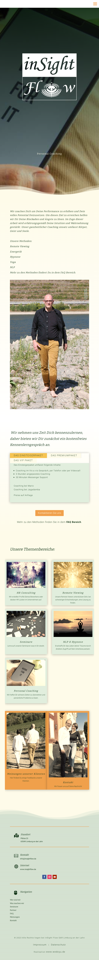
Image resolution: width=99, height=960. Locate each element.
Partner (13, 910)
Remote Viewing (73, 592)
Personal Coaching (26, 690)
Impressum (40, 944)
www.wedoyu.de (55, 951)
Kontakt (68, 782)
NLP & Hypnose (73, 642)
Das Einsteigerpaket (28, 455)
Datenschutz (58, 944)
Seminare (26, 642)
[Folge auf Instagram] (49, 877)
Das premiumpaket (64, 455)
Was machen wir (17, 903)
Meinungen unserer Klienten (26, 773)
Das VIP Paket (23, 460)
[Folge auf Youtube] (55, 877)
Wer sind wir (15, 900)
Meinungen (15, 917)
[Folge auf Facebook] (44, 877)
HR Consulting (26, 592)
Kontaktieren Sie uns (49, 513)
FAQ (12, 913)
